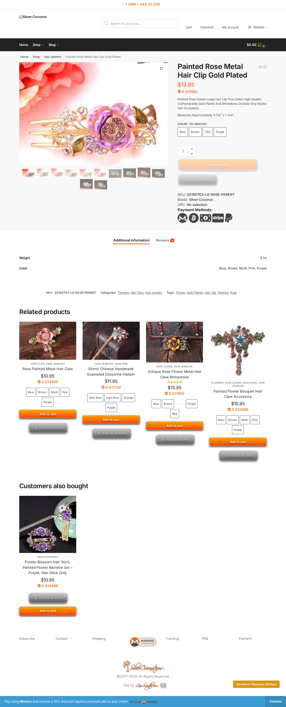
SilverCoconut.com (146, 666)
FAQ (205, 639)
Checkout (207, 27)
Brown (195, 132)
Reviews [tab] (164, 240)
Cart (189, 27)
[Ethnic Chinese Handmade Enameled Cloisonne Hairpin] (111, 341)
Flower (180, 292)
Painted (223, 292)
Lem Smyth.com (146, 684)
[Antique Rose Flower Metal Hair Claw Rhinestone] (174, 342)
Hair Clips (137, 292)
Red (174, 413)
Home (24, 56)
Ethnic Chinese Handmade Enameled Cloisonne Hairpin (111, 371)
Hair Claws (164, 366)
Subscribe (27, 639)
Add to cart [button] (48, 611)
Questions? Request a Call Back (256, 684)
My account (230, 27)
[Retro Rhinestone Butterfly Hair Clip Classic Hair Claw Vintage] (265, 67)
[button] (257, 45)
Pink (208, 132)
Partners (245, 639)
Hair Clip (210, 292)
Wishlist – (259, 27)
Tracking (172, 639)
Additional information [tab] (131, 240)
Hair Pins (121, 363)
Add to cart (218, 165)
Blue (183, 132)
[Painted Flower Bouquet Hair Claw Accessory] (238, 350)
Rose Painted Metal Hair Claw (47, 369)
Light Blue (112, 397)
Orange (128, 397)
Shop (36, 56)
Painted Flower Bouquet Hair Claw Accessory (238, 394)
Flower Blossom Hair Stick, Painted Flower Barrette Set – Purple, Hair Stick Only (48, 567)
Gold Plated (195, 292)
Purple (220, 132)
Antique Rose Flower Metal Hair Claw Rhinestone (175, 374)
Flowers (123, 292)
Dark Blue (95, 397)
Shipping (99, 639)
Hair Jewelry (52, 56)
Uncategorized (47, 556)
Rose (233, 292)
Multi (54, 392)
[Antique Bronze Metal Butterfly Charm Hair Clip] (260, 67)
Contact (62, 639)
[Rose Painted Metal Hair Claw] (47, 341)
